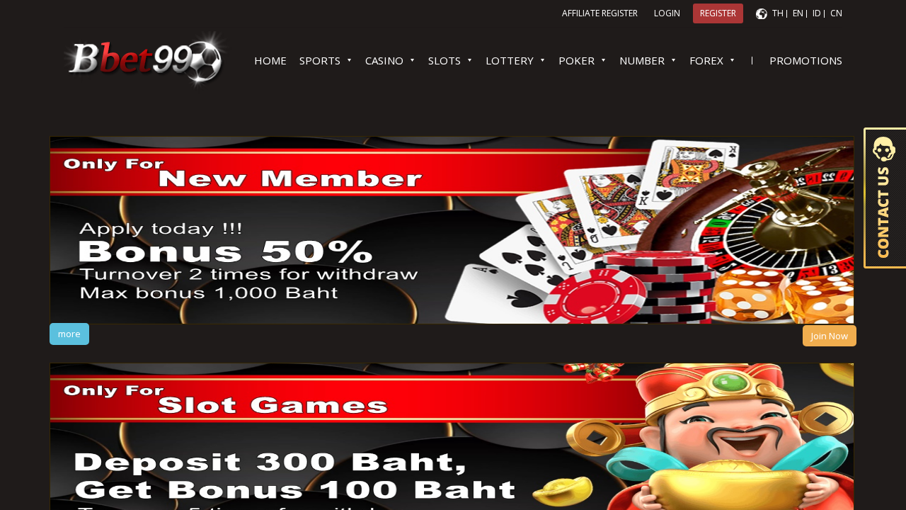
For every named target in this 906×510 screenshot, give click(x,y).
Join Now (829, 335)
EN (798, 13)
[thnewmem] (452, 230)
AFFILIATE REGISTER (600, 13)
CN (836, 13)
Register (718, 13)
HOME (270, 60)
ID (817, 13)
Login (667, 13)
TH (778, 13)
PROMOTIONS (805, 60)
